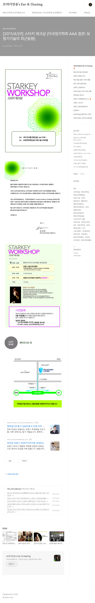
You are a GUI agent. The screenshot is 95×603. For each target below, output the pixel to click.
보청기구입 (76, 198)
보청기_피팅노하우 (79, 76)
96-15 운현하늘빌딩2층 (80, 167)
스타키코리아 (77, 219)
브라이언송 (76, 192)
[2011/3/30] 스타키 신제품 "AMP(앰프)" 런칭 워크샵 (26, 501)
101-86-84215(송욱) (80, 160)
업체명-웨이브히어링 (79, 150)
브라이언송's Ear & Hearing (23, 4)
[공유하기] (13, 461)
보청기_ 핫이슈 (78, 103)
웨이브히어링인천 (78, 213)
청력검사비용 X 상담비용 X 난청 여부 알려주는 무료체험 (26, 426)
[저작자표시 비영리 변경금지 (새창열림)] (32, 461)
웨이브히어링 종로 (78, 216)
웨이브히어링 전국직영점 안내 (14, 13)
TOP (90, 595)
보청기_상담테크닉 (79, 87)
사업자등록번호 (77, 157)
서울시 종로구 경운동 (79, 163)
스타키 (87, 207)
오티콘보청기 (86, 231)
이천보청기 (84, 234)
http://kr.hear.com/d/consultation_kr (20, 423)
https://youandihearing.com (17, 439)
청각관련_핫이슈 (78, 95)
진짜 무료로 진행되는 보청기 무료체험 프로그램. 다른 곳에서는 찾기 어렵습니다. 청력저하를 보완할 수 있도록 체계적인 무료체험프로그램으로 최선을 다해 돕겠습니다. (26, 430)
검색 (85, 4)
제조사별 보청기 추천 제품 (81, 80)
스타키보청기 (77, 231)
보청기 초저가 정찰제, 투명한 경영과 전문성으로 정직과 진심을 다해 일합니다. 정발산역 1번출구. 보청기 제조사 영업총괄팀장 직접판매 (26, 447)
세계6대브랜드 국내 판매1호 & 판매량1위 (47, 13)
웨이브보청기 (77, 228)
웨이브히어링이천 (78, 207)
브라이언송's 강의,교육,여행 (82, 91)
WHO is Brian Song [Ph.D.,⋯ (82, 134)
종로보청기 (76, 201)
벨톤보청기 (84, 201)
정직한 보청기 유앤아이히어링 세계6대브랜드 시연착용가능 (26, 443)
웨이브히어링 (85, 192)
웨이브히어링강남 (78, 237)
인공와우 (76, 110)
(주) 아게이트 (77, 147)
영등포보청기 (77, 210)
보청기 (88, 225)
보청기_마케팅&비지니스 (81, 99)
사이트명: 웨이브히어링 (80, 143)
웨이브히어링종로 (86, 240)
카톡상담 (87, 13)
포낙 (83, 228)
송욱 (74, 225)
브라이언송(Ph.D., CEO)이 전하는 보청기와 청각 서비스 (24, 559)
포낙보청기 (76, 240)
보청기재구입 (81, 225)
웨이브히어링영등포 (79, 195)
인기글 (82, 174)
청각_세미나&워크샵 (14, 489)
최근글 (75, 174)
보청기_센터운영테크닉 (80, 106)
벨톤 (83, 219)
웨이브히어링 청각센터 (80, 72)
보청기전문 (76, 234)
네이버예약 (73, 13)
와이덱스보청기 (85, 222)
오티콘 (83, 198)
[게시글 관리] (16, 461)
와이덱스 (87, 237)
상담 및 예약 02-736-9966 (82, 153)
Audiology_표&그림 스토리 (82, 114)
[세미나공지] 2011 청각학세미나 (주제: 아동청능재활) (26, 498)
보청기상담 (76, 222)
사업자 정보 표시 (13, 474)
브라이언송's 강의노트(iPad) (82, 118)
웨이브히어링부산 (78, 204)
